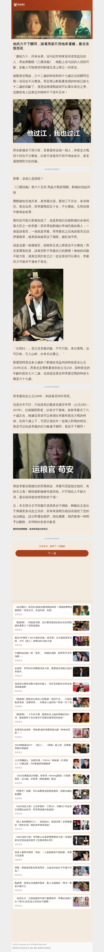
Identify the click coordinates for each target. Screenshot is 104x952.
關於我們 (16, 948)
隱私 (35, 948)
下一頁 (52, 553)
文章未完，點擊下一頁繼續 (52, 546)
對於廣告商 (46, 948)
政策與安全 (24, 948)
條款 (31, 948)
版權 (39, 948)
